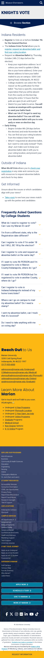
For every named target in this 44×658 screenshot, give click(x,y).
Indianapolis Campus (8, 510)
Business (4, 459)
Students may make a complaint (22, 642)
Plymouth (4, 512)
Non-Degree (10, 426)
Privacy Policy (6, 492)
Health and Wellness (8, 535)
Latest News (5, 576)
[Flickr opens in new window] (21, 614)
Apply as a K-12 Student (9, 555)
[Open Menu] (3, 3)
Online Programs (22, 416)
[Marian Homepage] (14, 3)
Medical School (12, 423)
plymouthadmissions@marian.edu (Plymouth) (21, 375)
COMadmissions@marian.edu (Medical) (19, 372)
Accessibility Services (9, 484)
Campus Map (6, 568)
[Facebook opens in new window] (7, 614)
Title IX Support (6, 502)
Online (3, 472)
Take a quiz (10, 197)
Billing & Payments (7, 525)
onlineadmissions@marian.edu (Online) (18, 378)
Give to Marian (21, 597)
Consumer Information (9, 487)
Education (5, 464)
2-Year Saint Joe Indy (24, 413)
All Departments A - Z (8, 520)
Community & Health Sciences (12, 461)
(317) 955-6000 (8, 364)
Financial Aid (5, 558)
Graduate (9, 420)
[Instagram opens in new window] (16, 614)
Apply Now (21, 584)
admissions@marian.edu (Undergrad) (18, 369)
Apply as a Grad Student (9, 553)
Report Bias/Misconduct (10, 495)
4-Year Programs (22, 407)
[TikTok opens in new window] (36, 614)
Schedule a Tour (21, 591)
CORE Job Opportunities (9, 489)
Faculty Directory (7, 570)
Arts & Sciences (7, 456)
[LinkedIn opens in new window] (26, 614)
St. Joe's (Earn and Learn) (10, 477)
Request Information (22, 654)
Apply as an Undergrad (9, 550)
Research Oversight (8, 500)
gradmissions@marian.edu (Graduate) (18, 381)
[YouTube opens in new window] (31, 614)
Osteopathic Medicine (9, 474)
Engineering (5, 467)
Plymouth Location (23, 410)
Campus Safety (6, 527)
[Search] (41, 3)
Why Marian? (5, 573)
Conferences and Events (10, 533)
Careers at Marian (7, 530)
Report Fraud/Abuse (8, 497)
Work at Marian (20, 603)
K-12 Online (10, 429)
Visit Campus (6, 565)
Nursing (4, 469)
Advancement (6, 522)
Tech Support (6, 540)
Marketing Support (7, 538)
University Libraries (8, 543)
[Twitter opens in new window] (11, 614)
